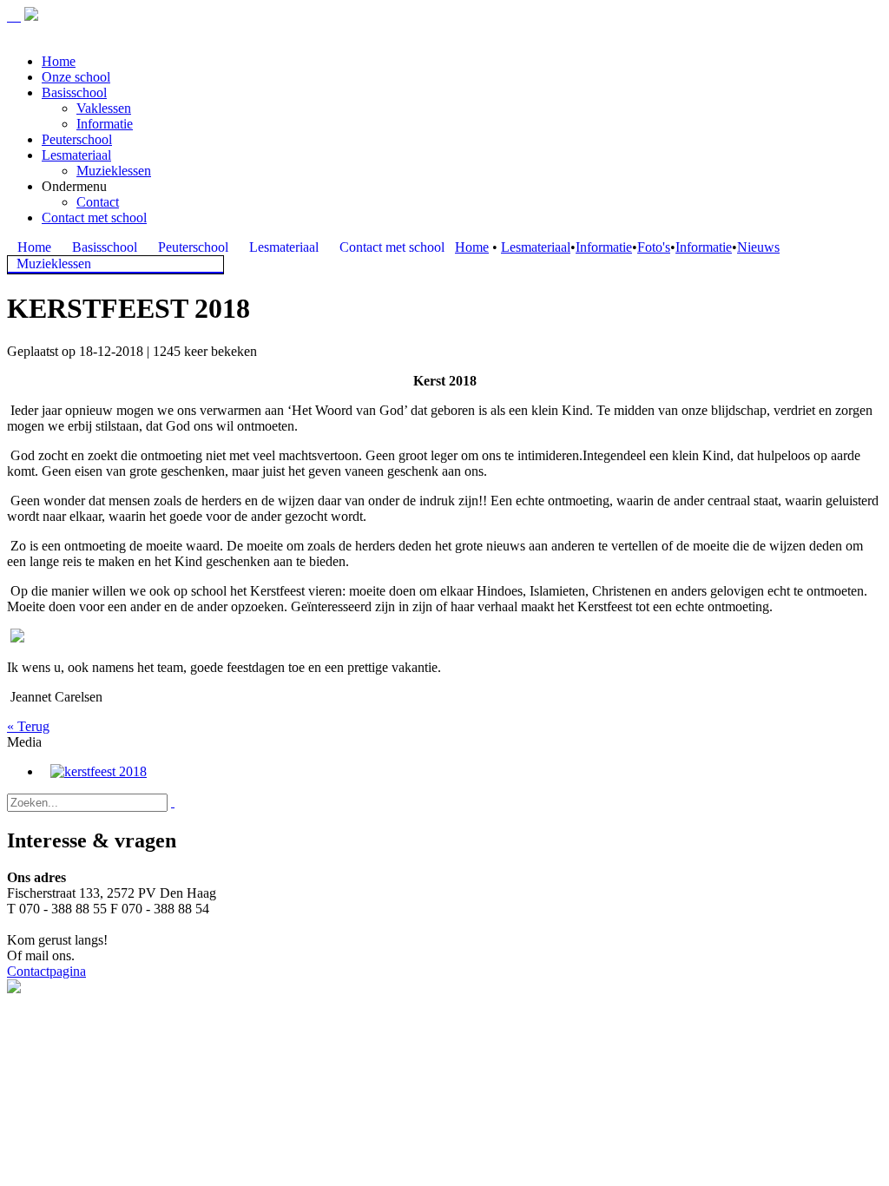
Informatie (104, 123)
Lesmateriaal (76, 155)
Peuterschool (77, 139)
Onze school (76, 76)
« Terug (28, 726)
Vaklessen (103, 108)
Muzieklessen (113, 170)
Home (59, 61)
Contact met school (94, 217)
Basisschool (74, 92)
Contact (97, 201)
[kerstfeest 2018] (98, 771)
